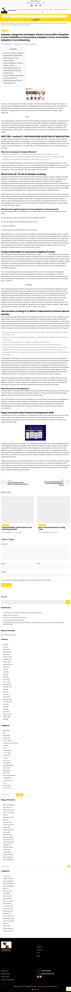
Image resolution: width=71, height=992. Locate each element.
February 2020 (7, 714)
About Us (40, 947)
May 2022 (5, 674)
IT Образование (6, 760)
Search (4, 597)
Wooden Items (7, 825)
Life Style (5, 852)
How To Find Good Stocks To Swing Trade (51, 528)
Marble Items (6, 854)
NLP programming (8, 765)
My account (30, 3)
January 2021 (6, 697)
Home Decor (29, 9)
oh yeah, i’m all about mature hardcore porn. (15, 617)
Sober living (6, 773)
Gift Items (51, 9)
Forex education (7, 750)
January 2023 (6, 654)
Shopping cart (5, 974)
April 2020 (5, 709)
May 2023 (5, 644)
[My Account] (32, 19)
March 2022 (6, 679)
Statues (5, 827)
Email (39, 563)
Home (18, 9)
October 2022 (7, 662)
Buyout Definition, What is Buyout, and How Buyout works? (17, 528)
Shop (38, 956)
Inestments (6, 755)
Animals (5, 850)
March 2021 (6, 694)
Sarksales (12, 10)
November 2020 (7, 702)
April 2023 (5, 647)
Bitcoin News (6, 730)
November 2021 (7, 687)
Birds (4, 820)
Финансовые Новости (8, 780)
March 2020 (6, 712)
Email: (38, 974)
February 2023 (7, 652)
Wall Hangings (7, 857)
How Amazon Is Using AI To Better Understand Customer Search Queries (12, 70)
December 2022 (7, 657)
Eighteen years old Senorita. (10, 615)
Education (5, 745)
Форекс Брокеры (7, 785)
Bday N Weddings (7, 859)
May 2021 (5, 692)
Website (3, 572)
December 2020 (7, 699)
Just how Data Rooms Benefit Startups (13, 620)
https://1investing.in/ (44, 104)
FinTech (5, 748)
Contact (39, 950)
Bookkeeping (6, 735)
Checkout (37, 3)
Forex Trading (5, 30)
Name (3, 563)
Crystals (5, 832)
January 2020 (6, 717)
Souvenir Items (64, 9)
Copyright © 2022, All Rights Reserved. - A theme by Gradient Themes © (35, 986)
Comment (4, 544)
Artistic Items (6, 842)
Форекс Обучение (7, 788)
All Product (23, 9)
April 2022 (5, 677)
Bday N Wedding (7, 805)
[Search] (69, 866)
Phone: (39, 971)
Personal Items (44, 9)
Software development (9, 775)
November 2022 (7, 659)
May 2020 (5, 707)
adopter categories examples (59, 177)
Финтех (5, 783)
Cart (44, 3)
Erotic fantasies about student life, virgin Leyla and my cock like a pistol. (22, 612)
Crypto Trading (7, 740)
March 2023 (6, 649)
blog (4, 733)
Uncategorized (7, 778)
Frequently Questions (7, 980)
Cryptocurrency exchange (10, 743)
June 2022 (5, 672)
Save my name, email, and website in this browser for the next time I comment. (26, 580)
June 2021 (5, 689)
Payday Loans (6, 770)
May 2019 (5, 719)
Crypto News (6, 738)
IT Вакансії (5, 758)
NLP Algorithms (7, 763)
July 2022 (5, 669)
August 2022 (6, 667)
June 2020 (6, 704)
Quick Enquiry (5, 977)
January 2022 (6, 682)
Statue (5, 815)
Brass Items (6, 835)
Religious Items (36, 9)
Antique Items (57, 9)
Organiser (5, 845)
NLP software (6, 768)
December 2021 (7, 684)
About (42, 11)
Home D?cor (6, 807)
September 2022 (7, 664)
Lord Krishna (6, 847)
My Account (4, 971)
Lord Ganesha (7, 837)
